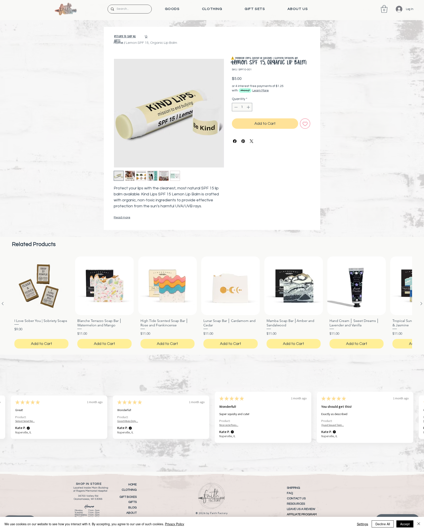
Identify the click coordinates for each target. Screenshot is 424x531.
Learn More (260, 90)
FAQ (290, 493)
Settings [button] (362, 524)
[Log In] (396, 9)
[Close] (418, 523)
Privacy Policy (174, 524)
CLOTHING (129, 489)
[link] (384, 9)
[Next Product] (421, 303)
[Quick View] (41, 285)
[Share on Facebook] (234, 141)
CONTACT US (296, 498)
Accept (405, 524)
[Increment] (249, 107)
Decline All (382, 524)
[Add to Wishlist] (305, 123)
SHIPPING (293, 487)
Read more (122, 217)
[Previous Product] (2, 303)
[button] (172, 8)
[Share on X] (251, 141)
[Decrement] (235, 107)
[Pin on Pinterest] (243, 141)
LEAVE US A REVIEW (301, 509)
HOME (132, 484)
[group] (212, 303)
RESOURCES (296, 503)
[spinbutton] (242, 107)
